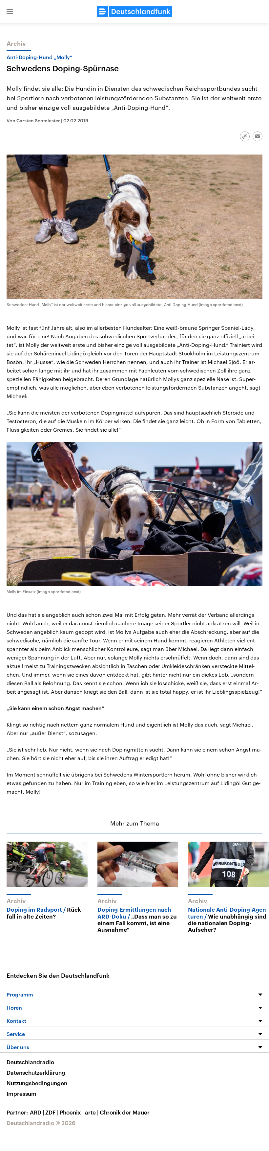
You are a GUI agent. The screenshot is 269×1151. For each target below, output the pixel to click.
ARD (37, 1112)
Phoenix (72, 1112)
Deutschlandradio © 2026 (41, 1122)
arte (91, 1112)
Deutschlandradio (30, 1062)
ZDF (51, 1112)
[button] (10, 11)
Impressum (21, 1093)
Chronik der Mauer (125, 1112)
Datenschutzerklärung (36, 1072)
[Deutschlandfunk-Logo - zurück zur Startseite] (134, 11)
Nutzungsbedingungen (37, 1083)
